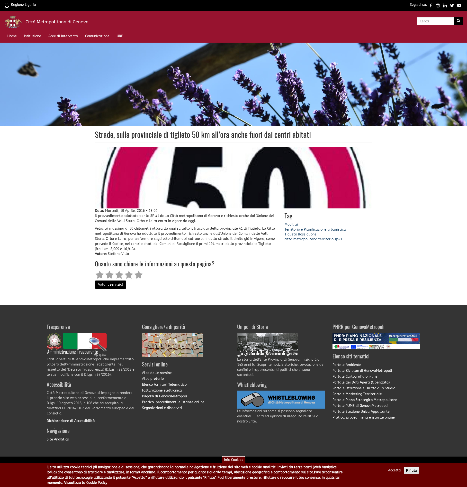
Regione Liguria (23, 5)
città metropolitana (301, 239)
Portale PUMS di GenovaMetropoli (360, 406)
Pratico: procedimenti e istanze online (363, 417)
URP (120, 36)
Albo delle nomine (157, 373)
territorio (325, 239)
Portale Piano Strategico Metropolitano (364, 400)
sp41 (338, 239)
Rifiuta (411, 470)
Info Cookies (233, 460)
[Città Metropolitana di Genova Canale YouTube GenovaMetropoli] (459, 5)
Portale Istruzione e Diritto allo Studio (363, 388)
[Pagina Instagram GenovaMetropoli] (438, 5)
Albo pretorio (153, 379)
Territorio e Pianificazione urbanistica (315, 229)
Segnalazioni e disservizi (162, 408)
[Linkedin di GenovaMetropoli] (445, 5)
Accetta (394, 470)
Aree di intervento (63, 36)
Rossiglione (307, 234)
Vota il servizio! (110, 284)
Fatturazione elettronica (162, 390)
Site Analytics (58, 439)
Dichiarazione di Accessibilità (71, 421)
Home (12, 36)
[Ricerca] (458, 21)
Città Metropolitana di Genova (57, 22)
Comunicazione (97, 36)
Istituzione (32, 36)
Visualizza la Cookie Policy (85, 483)
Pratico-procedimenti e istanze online (173, 402)
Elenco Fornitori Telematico (164, 385)
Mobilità (291, 225)
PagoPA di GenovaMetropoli (164, 396)
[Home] (15, 23)
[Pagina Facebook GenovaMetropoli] (431, 5)
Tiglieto (291, 234)
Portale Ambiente (346, 365)
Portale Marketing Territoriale (357, 394)
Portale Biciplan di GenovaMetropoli (362, 371)
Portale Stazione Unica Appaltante (361, 412)
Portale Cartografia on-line (354, 377)
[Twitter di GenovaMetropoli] (452, 5)
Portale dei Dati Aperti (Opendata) (361, 382)
